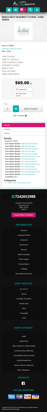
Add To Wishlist (19, 116)
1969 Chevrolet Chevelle (29, 149)
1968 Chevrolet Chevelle (29, 144)
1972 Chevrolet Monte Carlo (30, 172)
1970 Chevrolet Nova (28, 159)
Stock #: (9, 141)
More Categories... (24, 370)
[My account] (16, 9)
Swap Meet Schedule (23, 215)
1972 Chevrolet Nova (28, 174)
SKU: (4, 51)
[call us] (9, 9)
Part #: (5, 46)
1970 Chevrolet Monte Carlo (30, 156)
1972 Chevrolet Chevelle (29, 169)
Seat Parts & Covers (24, 183)
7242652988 (25, 196)
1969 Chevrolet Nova (28, 151)
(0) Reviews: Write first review (11, 49)
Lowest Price (22, 89)
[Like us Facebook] (22, 383)
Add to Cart (31, 109)
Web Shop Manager (14, 409)
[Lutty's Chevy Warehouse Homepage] (26, 3)
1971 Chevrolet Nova (28, 167)
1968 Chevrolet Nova (28, 146)
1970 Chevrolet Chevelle (29, 154)
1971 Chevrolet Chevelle (29, 162)
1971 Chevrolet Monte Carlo (30, 164)
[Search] (30, 9)
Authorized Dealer (21, 95)
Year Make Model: (12, 143)
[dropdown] (37, 9)
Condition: (9, 177)
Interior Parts (11, 183)
